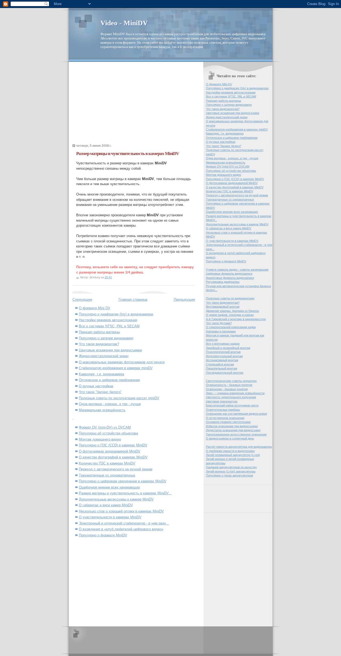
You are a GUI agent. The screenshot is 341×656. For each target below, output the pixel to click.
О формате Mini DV (94, 308)
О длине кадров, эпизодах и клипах (230, 314)
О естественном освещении (225, 417)
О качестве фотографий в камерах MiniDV (113, 457)
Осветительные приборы (223, 409)
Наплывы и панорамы (221, 331)
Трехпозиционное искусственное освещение (236, 434)
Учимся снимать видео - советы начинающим (237, 269)
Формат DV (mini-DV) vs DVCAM (105, 427)
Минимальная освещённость (102, 410)
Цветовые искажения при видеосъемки (110, 350)
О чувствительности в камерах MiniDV (110, 517)
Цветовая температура (221, 401)
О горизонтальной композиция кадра (231, 327)
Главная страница (133, 299)
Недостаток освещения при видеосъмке (233, 430)
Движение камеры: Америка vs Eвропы (232, 310)
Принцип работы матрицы (99, 332)
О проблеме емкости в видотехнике (230, 451)
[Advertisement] (117, 104)
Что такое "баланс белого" (100, 392)
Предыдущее (184, 299)
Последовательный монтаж (224, 372)
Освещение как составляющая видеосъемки (236, 413)
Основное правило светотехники (228, 421)
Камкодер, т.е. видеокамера (101, 374)
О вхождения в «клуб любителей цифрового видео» (121, 529)
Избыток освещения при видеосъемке (232, 426)
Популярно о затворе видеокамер (106, 338)
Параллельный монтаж (221, 368)
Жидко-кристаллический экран (103, 356)
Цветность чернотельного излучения (231, 397)
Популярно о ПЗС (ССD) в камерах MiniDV (113, 445)
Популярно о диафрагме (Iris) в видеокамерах (116, 314)
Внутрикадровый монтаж (222, 306)
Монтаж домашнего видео (100, 439)
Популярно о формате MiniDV (103, 535)
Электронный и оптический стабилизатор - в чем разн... (124, 523)
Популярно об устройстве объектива (108, 433)
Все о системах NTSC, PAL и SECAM (109, 326)
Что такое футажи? (219, 323)
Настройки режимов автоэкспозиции (108, 320)
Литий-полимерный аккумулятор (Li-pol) (233, 455)
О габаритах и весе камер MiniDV (106, 505)
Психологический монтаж (223, 351)
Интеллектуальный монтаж (224, 356)
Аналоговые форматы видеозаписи (230, 277)
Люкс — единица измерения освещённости (235, 393)
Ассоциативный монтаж (222, 360)
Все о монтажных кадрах (223, 343)
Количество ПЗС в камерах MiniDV (107, 463)
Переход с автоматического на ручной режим (115, 469)
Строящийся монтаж (220, 364)
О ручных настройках (96, 386)
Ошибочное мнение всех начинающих (109, 487)
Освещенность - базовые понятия (229, 384)
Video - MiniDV (124, 23)
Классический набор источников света (232, 405)
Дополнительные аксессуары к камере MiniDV (116, 499)
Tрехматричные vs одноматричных (107, 475)
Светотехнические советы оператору (231, 380)
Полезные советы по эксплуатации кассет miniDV (119, 398)
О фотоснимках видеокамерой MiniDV (109, 451)
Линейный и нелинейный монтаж (228, 347)
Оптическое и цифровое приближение (109, 380)
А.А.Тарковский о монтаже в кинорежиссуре (236, 319)
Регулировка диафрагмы (222, 281)
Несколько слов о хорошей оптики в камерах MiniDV (121, 511)
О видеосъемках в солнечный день (230, 438)
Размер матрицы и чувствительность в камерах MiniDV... (125, 493)
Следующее (82, 299)
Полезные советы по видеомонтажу (230, 298)
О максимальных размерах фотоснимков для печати (122, 362)
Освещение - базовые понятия (227, 389)
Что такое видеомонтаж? (99, 344)
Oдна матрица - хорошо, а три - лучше (110, 404)
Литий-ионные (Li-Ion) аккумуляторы (230, 471)
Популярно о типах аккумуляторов (229, 475)
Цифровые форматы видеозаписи (229, 273)
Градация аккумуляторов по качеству (231, 467)
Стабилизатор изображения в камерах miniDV (116, 368)
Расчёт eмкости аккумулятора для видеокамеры (239, 446)
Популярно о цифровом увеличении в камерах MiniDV (123, 481)
